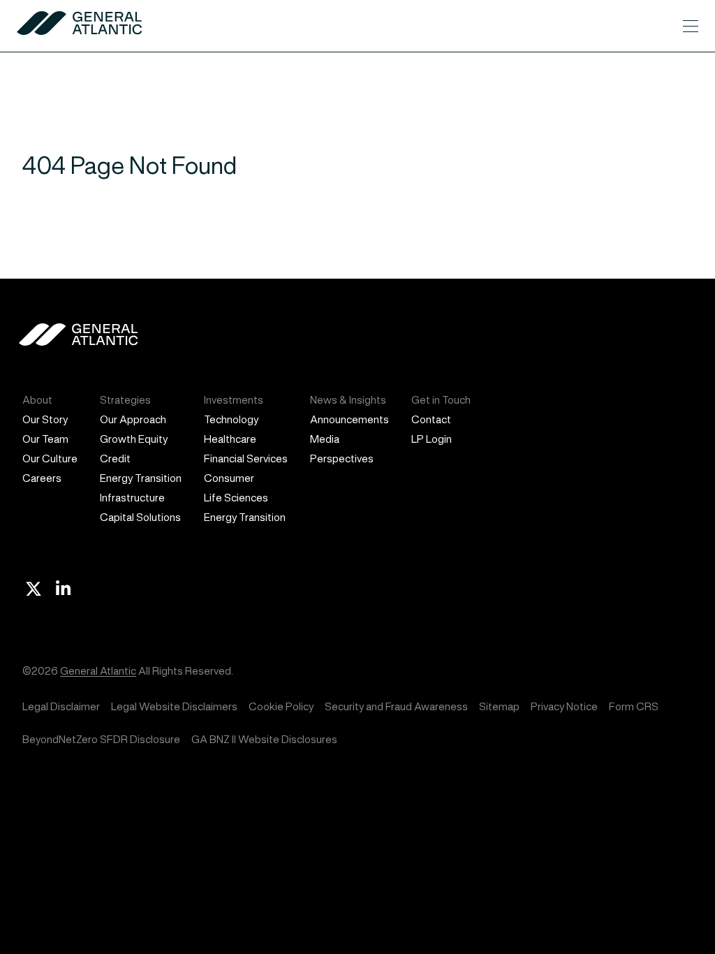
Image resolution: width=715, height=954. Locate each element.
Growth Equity (134, 439)
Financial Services (246, 458)
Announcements (349, 419)
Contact (431, 419)
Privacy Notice (564, 706)
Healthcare (230, 439)
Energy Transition (141, 478)
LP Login (431, 439)
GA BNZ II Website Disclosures (264, 739)
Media (324, 439)
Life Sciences (236, 497)
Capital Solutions (140, 517)
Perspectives (342, 458)
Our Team (45, 439)
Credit (115, 458)
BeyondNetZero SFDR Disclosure (101, 739)
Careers (41, 478)
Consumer (229, 478)
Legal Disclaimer (61, 706)
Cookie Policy (281, 706)
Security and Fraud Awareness (396, 706)
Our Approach (133, 419)
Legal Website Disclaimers (174, 706)
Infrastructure (132, 497)
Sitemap (499, 706)
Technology (231, 419)
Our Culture (50, 458)
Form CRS (633, 706)
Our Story (45, 419)
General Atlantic (98, 670)
